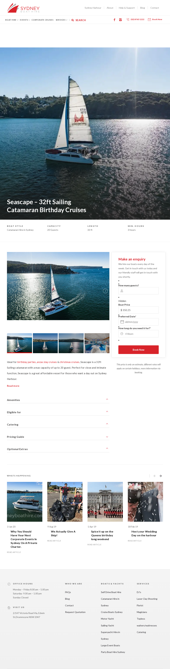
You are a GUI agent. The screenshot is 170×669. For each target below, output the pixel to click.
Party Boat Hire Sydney (113, 652)
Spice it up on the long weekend (102, 535)
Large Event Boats (110, 645)
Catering (141, 632)
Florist (140, 605)
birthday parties (26, 361)
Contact (154, 7)
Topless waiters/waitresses (147, 622)
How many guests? (128, 285)
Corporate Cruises (42, 20)
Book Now (157, 19)
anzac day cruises (47, 361)
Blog (142, 7)
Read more (13, 385)
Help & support (127, 7)
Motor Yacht (107, 618)
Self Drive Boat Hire (111, 592)
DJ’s (139, 592)
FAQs (68, 592)
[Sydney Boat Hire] (23, 8)
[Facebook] (115, 19)
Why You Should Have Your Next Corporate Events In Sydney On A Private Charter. (24, 539)
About (110, 7)
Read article (14, 552)
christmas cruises (69, 361)
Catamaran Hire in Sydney (110, 602)
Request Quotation (75, 612)
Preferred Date (127, 316)
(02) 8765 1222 (137, 19)
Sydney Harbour (93, 7)
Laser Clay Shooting (147, 598)
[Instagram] (121, 19)
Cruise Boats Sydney (112, 612)
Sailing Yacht (107, 625)
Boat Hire (10, 20)
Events (24, 20)
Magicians (142, 612)
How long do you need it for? (134, 328)
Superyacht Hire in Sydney (110, 635)
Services (60, 20)
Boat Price (124, 304)
